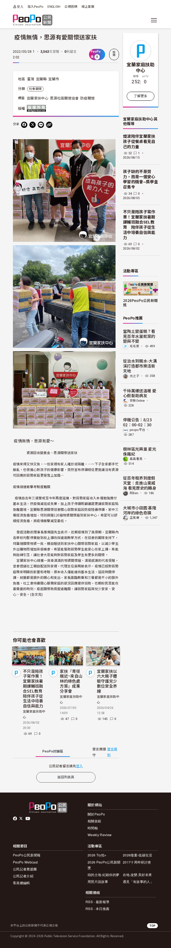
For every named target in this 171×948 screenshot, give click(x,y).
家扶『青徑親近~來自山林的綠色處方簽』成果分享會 (71, 681)
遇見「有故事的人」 (138, 881)
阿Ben (134, 493)
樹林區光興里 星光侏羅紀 (139, 451)
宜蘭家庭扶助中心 (141, 67)
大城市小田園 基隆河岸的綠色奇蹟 (139, 510)
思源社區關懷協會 (64, 98)
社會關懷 (35, 89)
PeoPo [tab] (52, 751)
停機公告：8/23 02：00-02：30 (137, 422)
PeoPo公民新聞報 (26, 855)
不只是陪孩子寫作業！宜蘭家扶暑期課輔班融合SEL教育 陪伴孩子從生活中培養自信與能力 (34, 688)
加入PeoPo (35, 7)
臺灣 (30, 79)
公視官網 (70, 7)
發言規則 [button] (112, 752)
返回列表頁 (65, 777)
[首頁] (32, 20)
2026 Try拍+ (97, 855)
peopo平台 (137, 430)
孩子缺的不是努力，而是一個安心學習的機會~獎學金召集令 (140, 179)
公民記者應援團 (25, 869)
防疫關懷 (87, 98)
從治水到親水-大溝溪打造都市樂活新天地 (140, 366)
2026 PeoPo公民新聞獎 (104, 865)
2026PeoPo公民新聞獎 (140, 302)
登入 (20, 6)
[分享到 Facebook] (24, 125)
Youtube (28, 819)
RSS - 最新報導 (97, 901)
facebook (15, 819)
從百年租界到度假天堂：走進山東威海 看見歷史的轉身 (139, 483)
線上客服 (88, 7)
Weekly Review (100, 834)
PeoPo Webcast (25, 862)
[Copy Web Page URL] (49, 125)
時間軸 (93, 828)
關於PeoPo (96, 814)
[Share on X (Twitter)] (32, 125)
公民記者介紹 (23, 876)
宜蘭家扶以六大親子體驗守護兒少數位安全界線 (107, 681)
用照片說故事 (98, 881)
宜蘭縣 (41, 79)
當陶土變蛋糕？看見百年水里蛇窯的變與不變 (139, 336)
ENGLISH (54, 7)
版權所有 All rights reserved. (37, 108)
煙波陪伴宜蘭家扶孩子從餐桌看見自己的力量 (139, 141)
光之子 (134, 376)
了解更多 (140, 96)
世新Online (137, 401)
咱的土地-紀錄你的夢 (103, 874)
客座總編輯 (21, 882)
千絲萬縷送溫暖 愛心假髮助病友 (139, 393)
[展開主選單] (154, 20)
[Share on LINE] (41, 125)
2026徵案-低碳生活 (137, 855)
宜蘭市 (53, 79)
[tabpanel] (66, 766)
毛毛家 (134, 346)
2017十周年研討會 (137, 862)
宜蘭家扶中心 (37, 98)
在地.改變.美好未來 (137, 874)
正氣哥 (134, 518)
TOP (152, 926)
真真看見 (136, 459)
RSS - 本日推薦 (97, 908)
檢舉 (114, 53)
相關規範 (94, 821)
